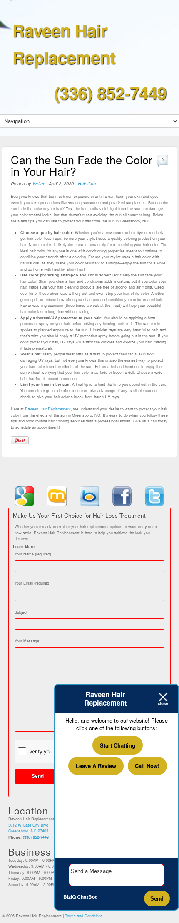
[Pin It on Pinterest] (20, 440)
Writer (38, 183)
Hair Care (87, 183)
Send (157, 899)
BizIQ (69, 897)
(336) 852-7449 (110, 92)
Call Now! (147, 766)
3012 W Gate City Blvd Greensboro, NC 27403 (28, 828)
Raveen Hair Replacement (48, 409)
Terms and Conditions (84, 915)
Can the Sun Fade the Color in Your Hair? (81, 165)
